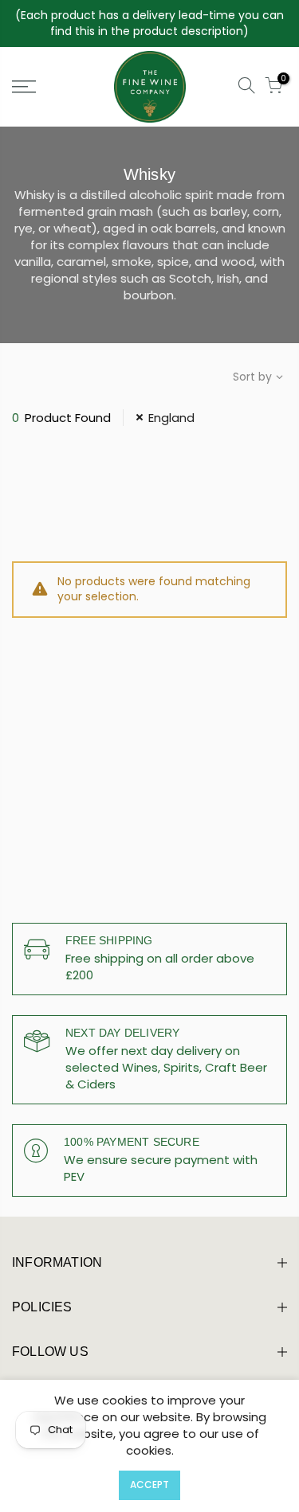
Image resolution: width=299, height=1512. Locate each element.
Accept (149, 1484)
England (171, 417)
